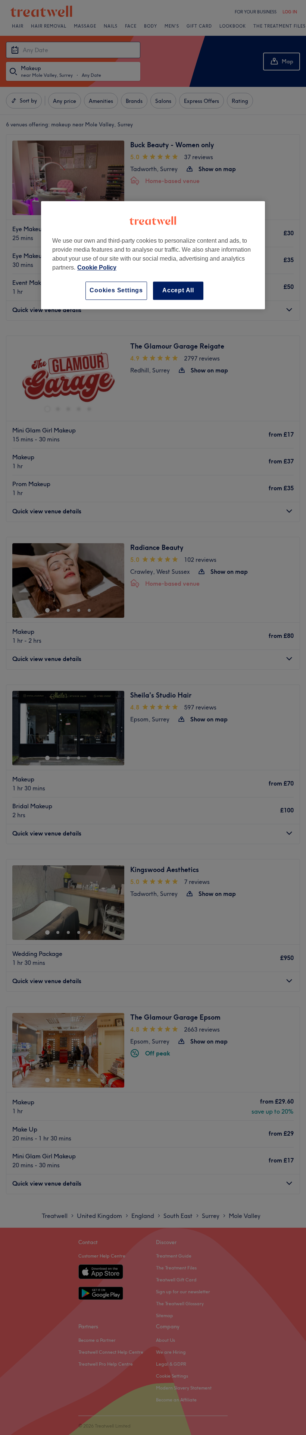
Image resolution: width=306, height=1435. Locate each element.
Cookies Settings (116, 290)
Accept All (178, 290)
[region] (153, 255)
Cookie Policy (96, 268)
